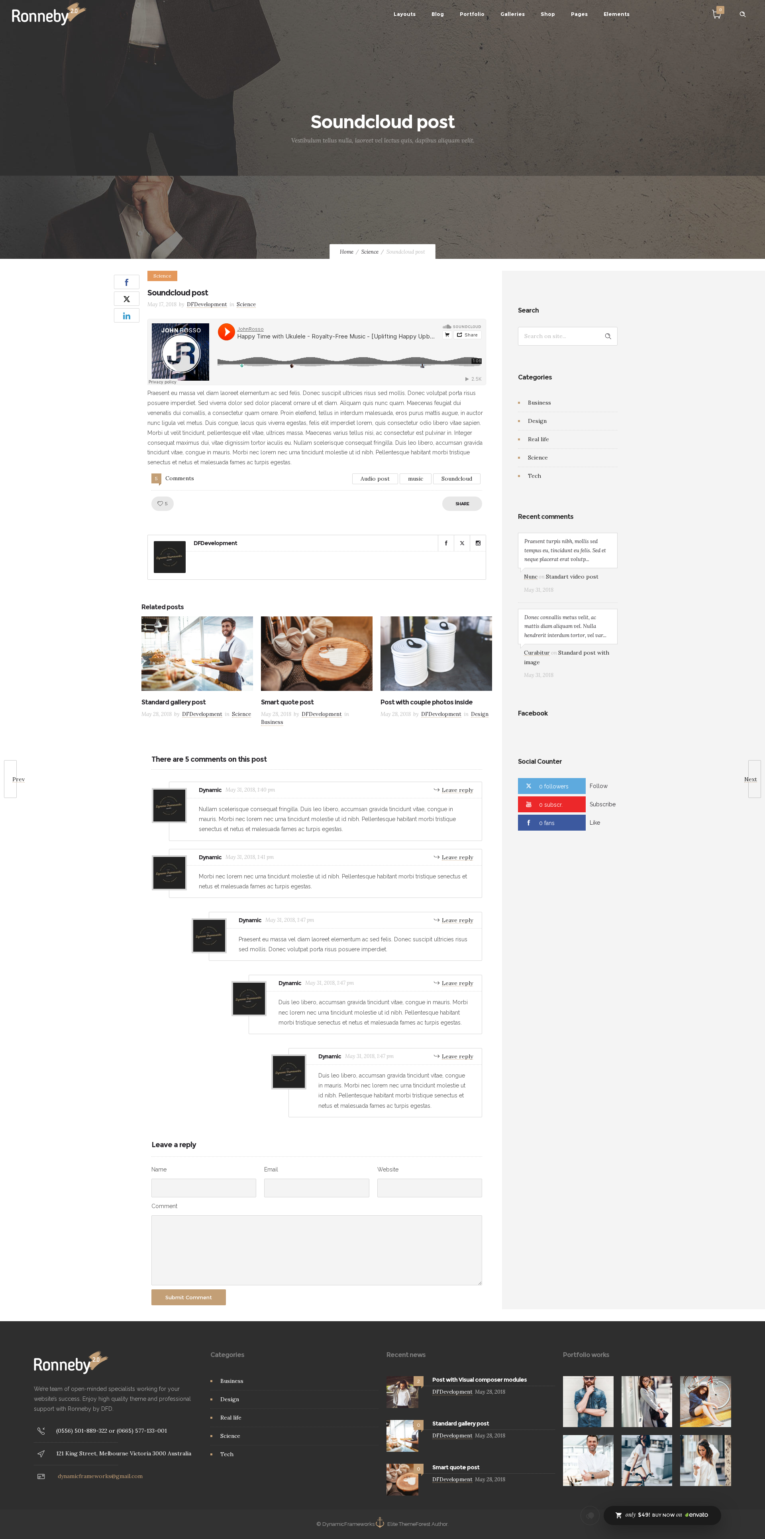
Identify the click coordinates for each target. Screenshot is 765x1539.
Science (370, 251)
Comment (164, 1206)
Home (346, 251)
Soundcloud (456, 478)
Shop (548, 14)
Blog (438, 14)
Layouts (405, 14)
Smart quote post (287, 702)
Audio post (375, 478)
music (415, 478)
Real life (538, 439)
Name (159, 1169)
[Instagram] (478, 543)
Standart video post (572, 576)
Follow (599, 786)
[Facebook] (446, 543)
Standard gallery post (173, 702)
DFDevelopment (207, 304)
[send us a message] (590, 1515)
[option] (197, 669)
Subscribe (603, 804)
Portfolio (472, 14)
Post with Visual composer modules (479, 1379)
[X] (462, 543)
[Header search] (742, 14)
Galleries (512, 14)
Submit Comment (188, 1297)
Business (539, 402)
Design (537, 420)
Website (387, 1169)
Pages (579, 14)
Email (271, 1169)
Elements (617, 14)
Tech (534, 475)
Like (595, 822)
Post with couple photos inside (427, 702)
